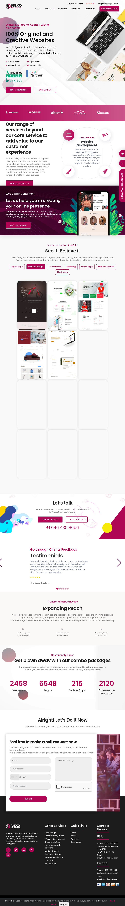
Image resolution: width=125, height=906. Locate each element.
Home (37, 9)
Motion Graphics (52, 851)
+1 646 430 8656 (76, 3)
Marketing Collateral (54, 857)
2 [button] (59, 588)
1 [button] (57, 588)
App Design (50, 860)
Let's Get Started (18, 89)
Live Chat (90, 3)
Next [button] (119, 563)
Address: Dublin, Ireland (107, 873)
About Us (76, 9)
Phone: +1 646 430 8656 (107, 843)
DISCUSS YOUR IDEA (19, 183)
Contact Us (90, 9)
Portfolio (74, 839)
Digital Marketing (52, 842)
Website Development (55, 839)
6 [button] (67, 588)
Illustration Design (53, 854)
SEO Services (50, 863)
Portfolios (62, 9)
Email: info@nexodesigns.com (107, 856)
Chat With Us (44, 89)
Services (48, 9)
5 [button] (65, 588)
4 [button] (63, 588)
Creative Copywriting (54, 835)
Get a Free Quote (109, 8)
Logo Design (50, 832)
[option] (62, 52)
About (73, 835)
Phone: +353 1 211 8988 (107, 870)
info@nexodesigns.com (108, 3)
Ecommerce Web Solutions (53, 846)
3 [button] (61, 588)
